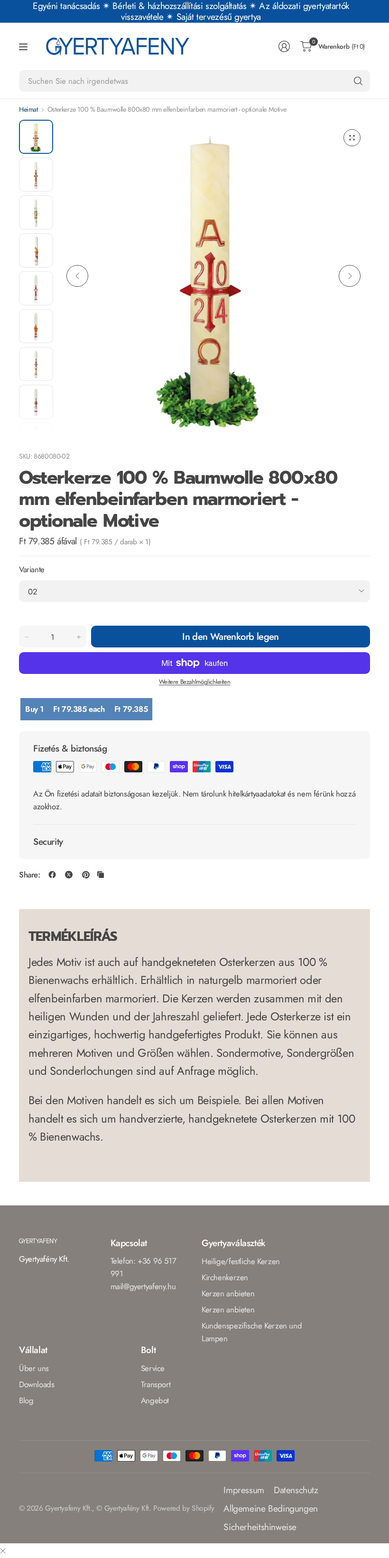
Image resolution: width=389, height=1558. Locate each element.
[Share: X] (69, 874)
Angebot (155, 1400)
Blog (26, 1400)
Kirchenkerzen (225, 1277)
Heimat (28, 109)
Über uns (34, 1368)
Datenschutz (296, 1489)
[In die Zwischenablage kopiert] (100, 874)
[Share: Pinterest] (86, 874)
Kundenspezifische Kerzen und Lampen (252, 1332)
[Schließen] (3, 1550)
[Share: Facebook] (52, 874)
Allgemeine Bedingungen (270, 1508)
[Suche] (358, 81)
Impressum (243, 1489)
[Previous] (77, 276)
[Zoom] (352, 137)
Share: (29, 875)
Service (153, 1368)
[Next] (350, 276)
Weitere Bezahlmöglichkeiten (195, 681)
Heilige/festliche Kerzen (241, 1261)
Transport (156, 1384)
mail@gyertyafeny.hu (143, 1286)
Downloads (37, 1384)
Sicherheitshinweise (259, 1526)
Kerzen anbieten (228, 1293)
